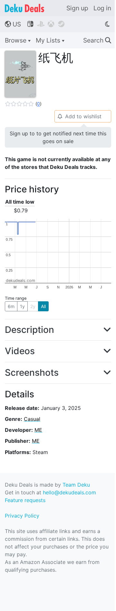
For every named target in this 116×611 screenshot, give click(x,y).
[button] (23, 104)
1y (22, 306)
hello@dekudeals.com (69, 492)
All (43, 306)
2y (32, 306)
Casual (32, 419)
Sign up (77, 8)
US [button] (13, 24)
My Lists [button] (49, 40)
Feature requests (25, 500)
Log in (102, 8)
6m (11, 306)
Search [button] (97, 40)
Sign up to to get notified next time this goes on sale (58, 137)
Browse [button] (16, 40)
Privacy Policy (22, 515)
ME (38, 430)
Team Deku (76, 484)
